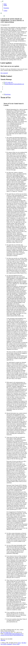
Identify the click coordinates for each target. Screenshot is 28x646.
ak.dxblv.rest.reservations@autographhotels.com (12, 635)
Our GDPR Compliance (6, 644)
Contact (5, 10)
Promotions (6, 8)
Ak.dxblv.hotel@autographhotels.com (13, 633)
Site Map (24, 642)
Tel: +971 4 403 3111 (6, 632)
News (19, 642)
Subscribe (3, 640)
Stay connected (4, 73)
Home (5, 4)
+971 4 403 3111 (9, 82)
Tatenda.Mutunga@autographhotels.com (14, 84)
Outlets (5, 5)
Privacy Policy (16, 644)
